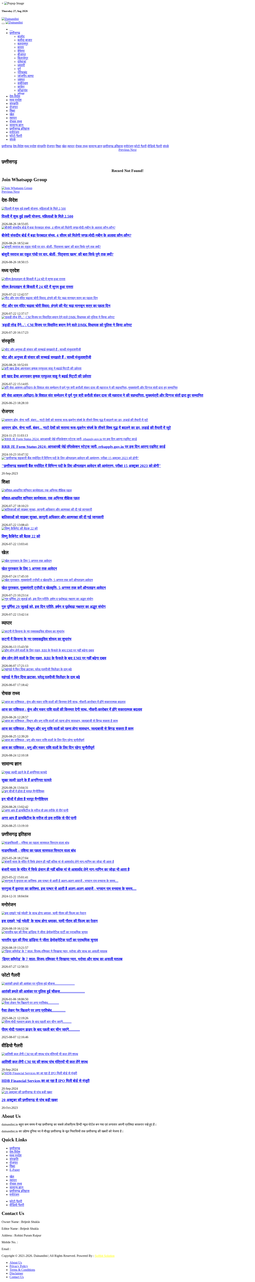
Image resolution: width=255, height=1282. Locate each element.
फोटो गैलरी (16, 135)
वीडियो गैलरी (154, 146)
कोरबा (21, 94)
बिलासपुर (23, 58)
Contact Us (17, 1277)
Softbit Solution (105, 1255)
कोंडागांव (22, 90)
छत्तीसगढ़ (15, 33)
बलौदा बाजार (25, 40)
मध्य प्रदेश (16, 100)
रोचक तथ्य (16, 121)
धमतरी (21, 65)
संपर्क (13, 139)
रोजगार (14, 107)
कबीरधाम (23, 83)
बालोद (21, 36)
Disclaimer (16, 1273)
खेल (12, 114)
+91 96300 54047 (30, 1242)
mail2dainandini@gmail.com (29, 1249)
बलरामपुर (23, 43)
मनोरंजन (14, 132)
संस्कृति (14, 103)
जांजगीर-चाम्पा (26, 76)
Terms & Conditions (22, 1269)
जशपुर (21, 79)
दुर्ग (19, 68)
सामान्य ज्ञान (16, 125)
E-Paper (15, 1169)
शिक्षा (12, 110)
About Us (16, 1262)
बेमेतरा (21, 50)
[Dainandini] (127, 19)
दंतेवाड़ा (22, 61)
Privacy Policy (19, 1266)
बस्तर (21, 47)
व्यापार (13, 118)
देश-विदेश (15, 96)
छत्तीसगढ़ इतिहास (19, 128)
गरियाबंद (22, 72)
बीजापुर (22, 54)
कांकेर (21, 86)
